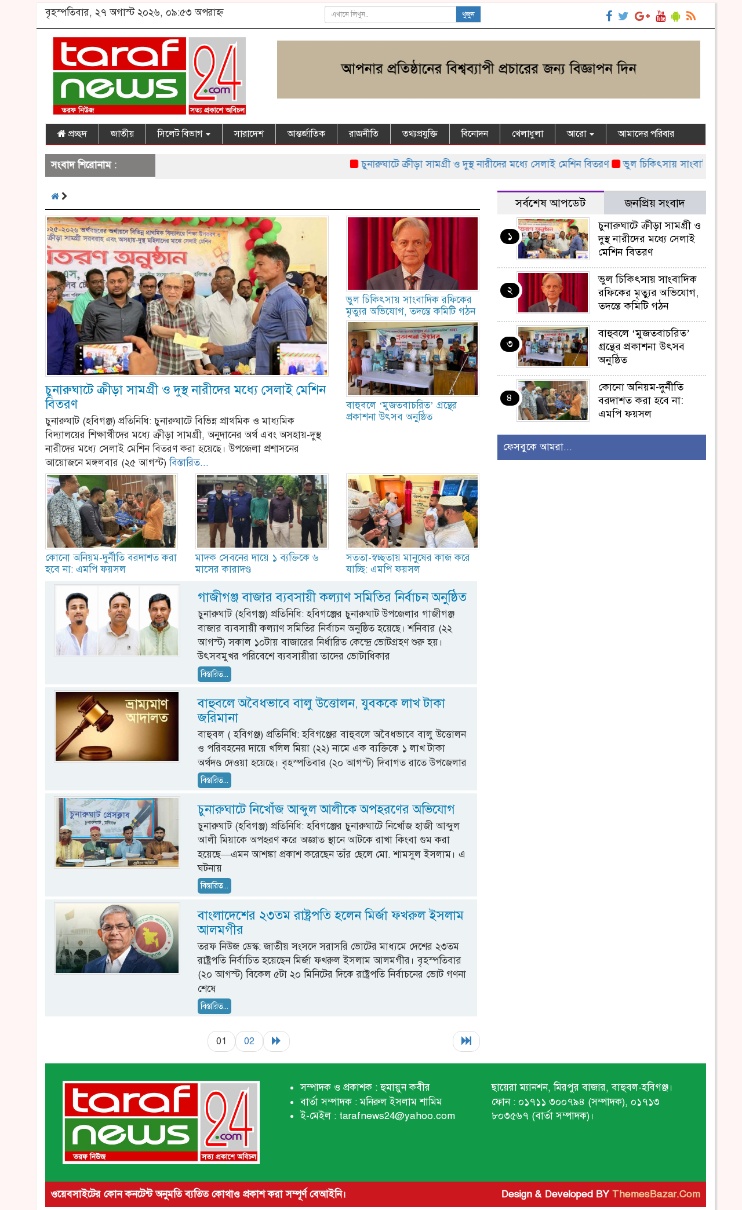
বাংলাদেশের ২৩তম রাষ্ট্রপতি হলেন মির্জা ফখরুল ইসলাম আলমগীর (331, 923)
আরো (577, 134)
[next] (276, 1041)
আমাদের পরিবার (646, 134)
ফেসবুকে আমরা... (537, 447)
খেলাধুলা (527, 134)
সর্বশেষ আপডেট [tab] (550, 203)
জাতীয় (122, 134)
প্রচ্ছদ (76, 134)
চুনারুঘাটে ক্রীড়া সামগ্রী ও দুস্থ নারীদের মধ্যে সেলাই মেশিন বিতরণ (457, 164)
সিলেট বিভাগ (181, 134)
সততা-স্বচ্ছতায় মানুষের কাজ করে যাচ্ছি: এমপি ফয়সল (408, 563)
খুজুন (468, 14)
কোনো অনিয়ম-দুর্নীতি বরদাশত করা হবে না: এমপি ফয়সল (111, 563)
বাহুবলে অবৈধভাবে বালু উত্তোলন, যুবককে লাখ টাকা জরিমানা (321, 710)
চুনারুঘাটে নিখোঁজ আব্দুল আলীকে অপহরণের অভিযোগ (326, 809)
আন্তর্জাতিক (306, 134)
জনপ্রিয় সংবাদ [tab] (655, 203)
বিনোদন (474, 134)
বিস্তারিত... (189, 463)
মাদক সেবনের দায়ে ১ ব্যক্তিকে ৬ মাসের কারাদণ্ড (257, 563)
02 (249, 1041)
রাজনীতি (364, 134)
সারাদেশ (249, 134)
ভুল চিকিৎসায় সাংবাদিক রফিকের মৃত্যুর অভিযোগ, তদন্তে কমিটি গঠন (410, 306)
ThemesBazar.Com (656, 1194)
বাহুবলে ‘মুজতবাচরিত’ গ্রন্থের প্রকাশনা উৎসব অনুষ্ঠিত (401, 411)
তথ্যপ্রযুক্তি (420, 134)
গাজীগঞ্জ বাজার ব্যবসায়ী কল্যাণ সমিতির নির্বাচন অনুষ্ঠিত (332, 597)
